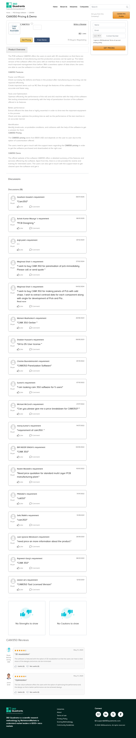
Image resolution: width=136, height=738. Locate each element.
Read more (21, 302)
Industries (73, 7)
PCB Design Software (19, 12)
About (59, 712)
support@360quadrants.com (108, 721)
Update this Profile (121, 15)
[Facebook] (120, 714)
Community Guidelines (65, 725)
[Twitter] (113, 714)
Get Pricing (26, 40)
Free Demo (42, 40)
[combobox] (97, 36)
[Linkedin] (105, 714)
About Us (63, 7)
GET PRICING (109, 48)
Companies (84, 7)
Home (8, 12)
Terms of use (61, 715)
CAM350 (31, 12)
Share (37, 27)
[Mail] (98, 714)
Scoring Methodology (65, 722)
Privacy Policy (62, 719)
